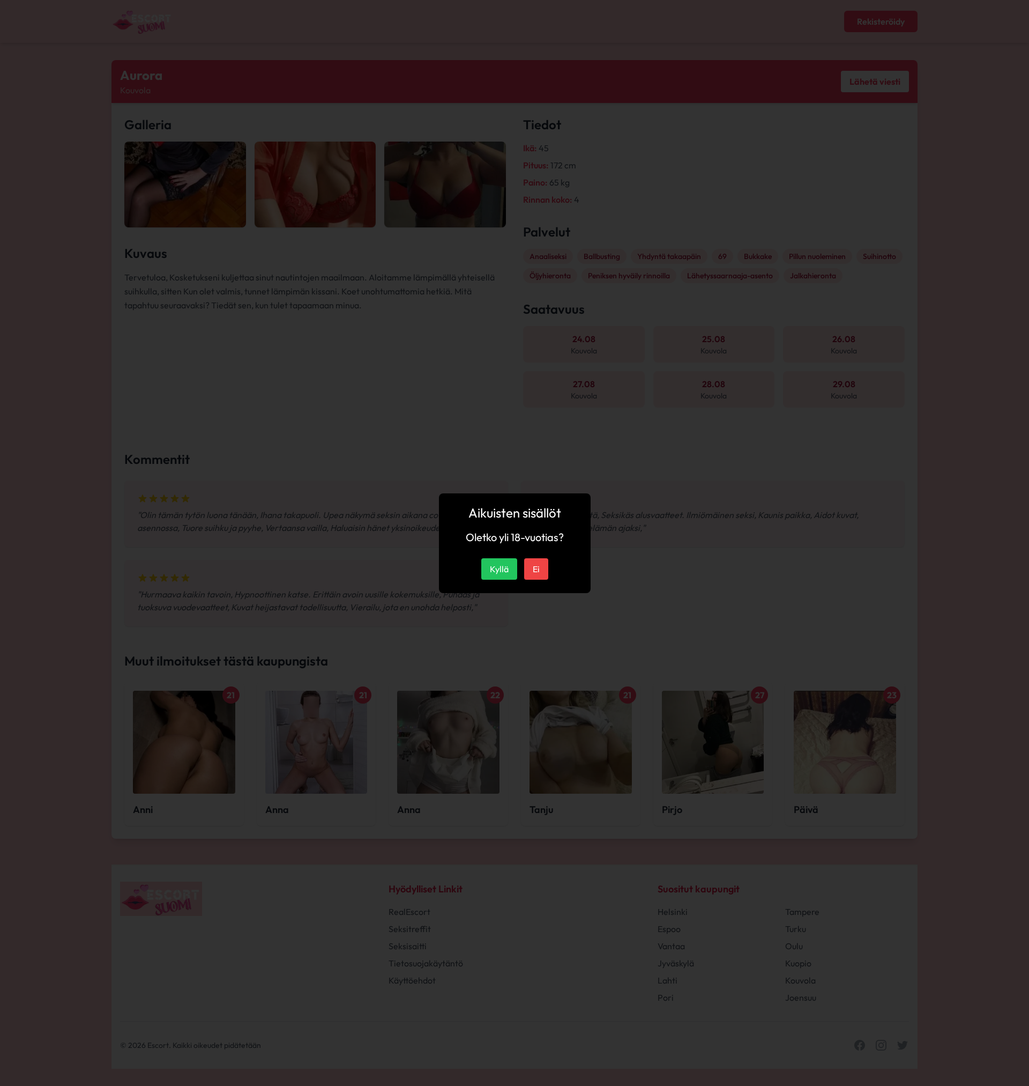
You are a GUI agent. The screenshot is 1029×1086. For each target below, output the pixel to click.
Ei (536, 569)
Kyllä (499, 569)
